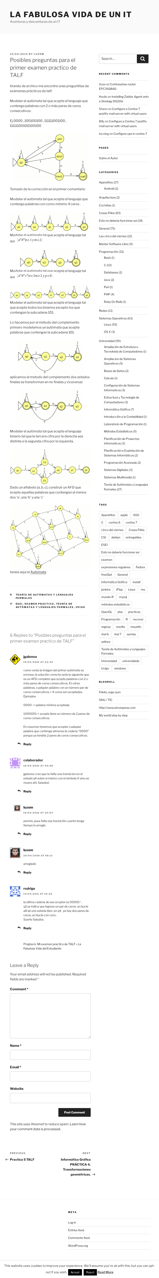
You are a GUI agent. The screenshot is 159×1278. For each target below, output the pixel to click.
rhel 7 (117, 634)
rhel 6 (105, 634)
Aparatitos (106, 182)
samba (131, 634)
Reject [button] (90, 1272)
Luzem (39, 54)
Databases (111, 272)
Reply (27, 744)
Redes (103, 310)
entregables (133, 537)
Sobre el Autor (108, 158)
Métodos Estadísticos (118, 431)
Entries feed (76, 1230)
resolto (120, 626)
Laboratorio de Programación (123, 424)
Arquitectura (107, 197)
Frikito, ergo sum (110, 692)
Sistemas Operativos (113, 318)
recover (138, 619)
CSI (103, 537)
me (143, 589)
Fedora (140, 567)
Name (16, 1046)
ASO (136, 515)
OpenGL (106, 612)
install (136, 582)
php (120, 612)
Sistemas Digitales (116, 470)
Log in (72, 1222)
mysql (123, 597)
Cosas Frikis (107, 213)
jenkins (106, 589)
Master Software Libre (114, 244)
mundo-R (107, 597)
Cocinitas (105, 205)
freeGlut (106, 574)
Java (107, 280)
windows (120, 668)
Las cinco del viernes (112, 236)
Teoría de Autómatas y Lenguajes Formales (45, 605)
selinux (106, 641)
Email (15, 1067)
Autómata (38, 572)
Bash (107, 257)
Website (16, 1089)
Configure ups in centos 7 (130, 133)
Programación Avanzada (120, 462)
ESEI (19, 603)
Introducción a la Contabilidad (123, 416)
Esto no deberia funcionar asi (118, 220)
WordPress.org (78, 1245)
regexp (106, 626)
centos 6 (114, 522)
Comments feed (79, 1237)
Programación (108, 251)
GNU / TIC (105, 700)
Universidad (107, 341)
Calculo (109, 378)
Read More (105, 1272)
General (104, 228)
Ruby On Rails (113, 301)
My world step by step (113, 715)
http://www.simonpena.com (117, 707)
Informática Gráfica (117, 409)
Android (109, 188)
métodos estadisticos (115, 604)
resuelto (135, 626)
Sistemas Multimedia (118, 477)
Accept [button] (75, 1272)
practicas (134, 612)
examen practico (39, 603)
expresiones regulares (115, 567)
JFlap (119, 589)
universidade (130, 661)
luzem (28, 807)
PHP (107, 294)
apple (124, 515)
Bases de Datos (114, 371)
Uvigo (81, 607)
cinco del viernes (112, 530)
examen (106, 559)
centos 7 (131, 522)
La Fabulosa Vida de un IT (71, 14)
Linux (107, 324)
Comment (19, 989)
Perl (106, 287)
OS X (107, 331)
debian (115, 537)
